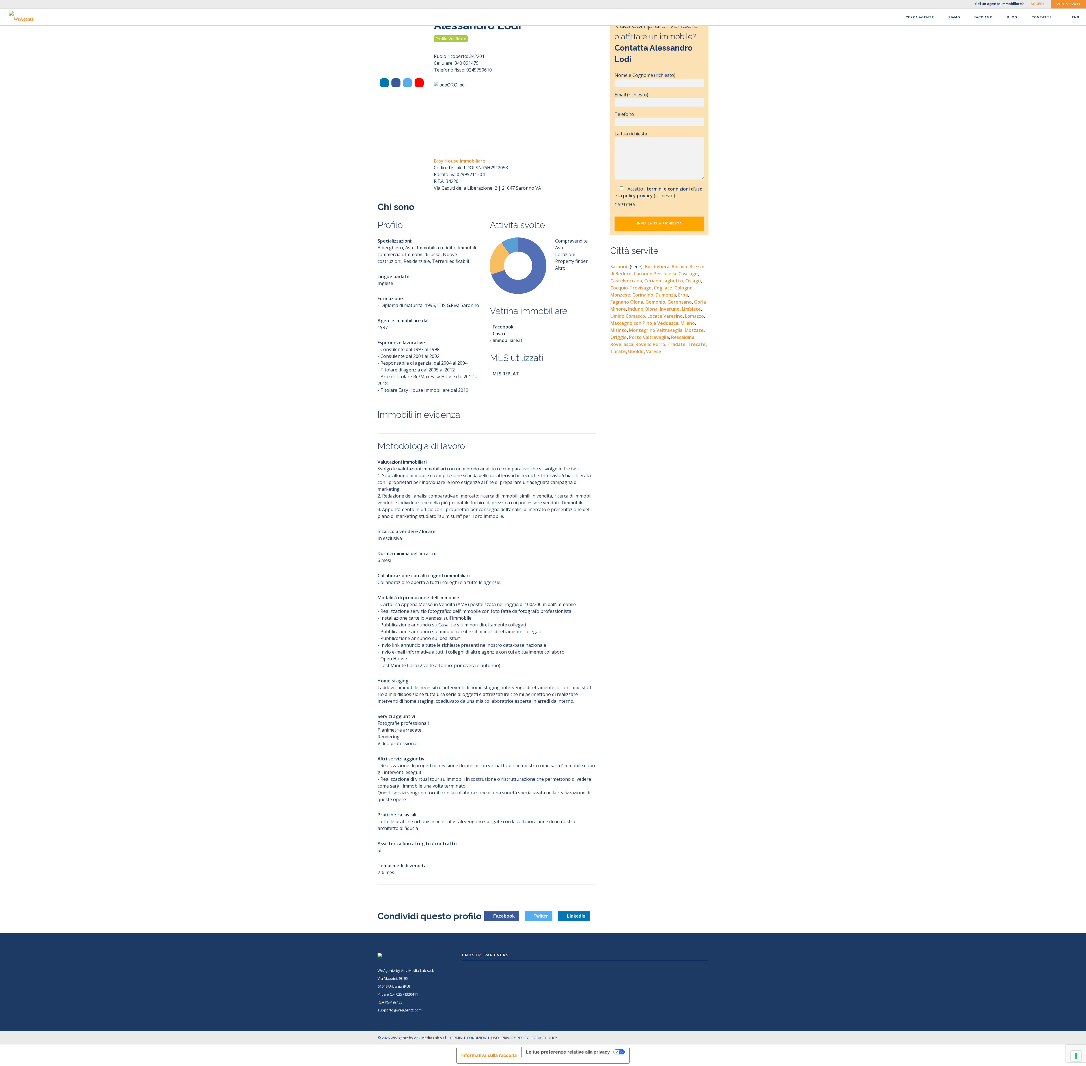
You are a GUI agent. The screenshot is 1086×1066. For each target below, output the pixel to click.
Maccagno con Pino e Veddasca (644, 323)
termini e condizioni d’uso (675, 189)
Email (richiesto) (631, 95)
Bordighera (657, 266)
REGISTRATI (1068, 4)
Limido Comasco (627, 316)
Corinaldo (642, 295)
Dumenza (666, 295)
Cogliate (663, 288)
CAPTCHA (625, 205)
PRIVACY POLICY (515, 1037)
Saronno (626, 266)
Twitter (540, 916)
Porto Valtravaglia (649, 337)
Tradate (676, 344)
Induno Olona (643, 309)
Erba (683, 295)
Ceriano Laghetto (663, 281)
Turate (618, 351)
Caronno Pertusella (655, 274)
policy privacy (638, 196)
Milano (687, 323)
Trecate (697, 344)
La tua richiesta (631, 134)
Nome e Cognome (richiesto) (645, 75)
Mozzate (694, 330)
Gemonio (655, 302)
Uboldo (636, 351)
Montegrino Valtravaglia (655, 330)
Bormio (679, 266)
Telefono (624, 114)
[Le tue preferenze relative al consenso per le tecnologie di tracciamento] (1076, 1056)
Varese (653, 351)
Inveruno (670, 309)
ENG (1075, 17)
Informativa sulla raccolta (489, 1055)
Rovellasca (621, 344)
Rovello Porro (650, 344)
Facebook (503, 916)
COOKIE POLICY (544, 1037)
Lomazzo (694, 316)
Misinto (618, 330)
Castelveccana (626, 281)
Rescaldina (682, 337)
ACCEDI (1037, 4)
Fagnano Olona (626, 302)
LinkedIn (575, 916)
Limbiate (691, 309)
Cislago (693, 281)
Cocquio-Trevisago (631, 288)
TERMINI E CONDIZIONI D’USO (474, 1037)
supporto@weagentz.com (400, 1010)
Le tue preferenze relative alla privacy (568, 1052)
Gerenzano (679, 302)
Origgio (618, 337)
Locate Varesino (665, 316)
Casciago (688, 274)
